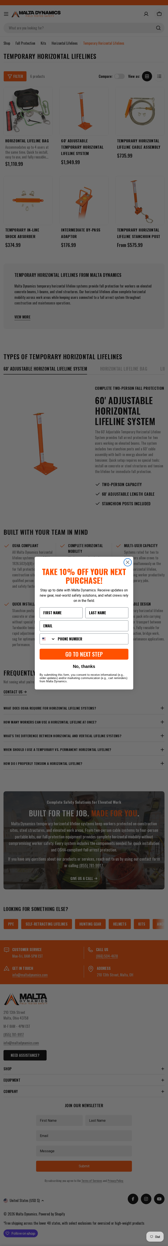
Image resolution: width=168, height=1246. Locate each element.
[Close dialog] (127, 562)
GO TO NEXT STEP (84, 654)
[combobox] (48, 639)
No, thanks (84, 666)
